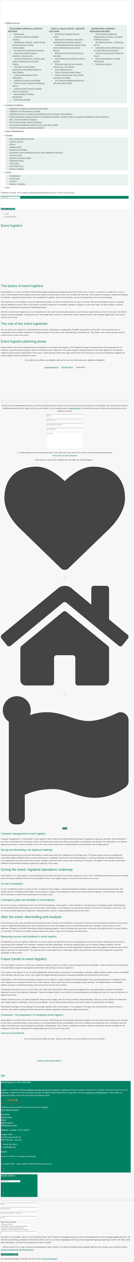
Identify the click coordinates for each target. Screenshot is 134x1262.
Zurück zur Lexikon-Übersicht (12, 1033)
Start (7, 214)
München (33, 1156)
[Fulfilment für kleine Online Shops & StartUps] (15, 1230)
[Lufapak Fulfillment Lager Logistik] (55, 16)
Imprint (3, 1120)
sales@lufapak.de (51, 367)
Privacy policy (6, 1117)
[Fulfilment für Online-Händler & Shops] (15, 1228)
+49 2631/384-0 (67, 367)
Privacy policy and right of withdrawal (65, 455)
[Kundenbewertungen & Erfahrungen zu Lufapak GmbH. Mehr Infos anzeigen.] (115, 1229)
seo (3, 1075)
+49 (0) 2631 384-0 (23, 1082)
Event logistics (11, 217)
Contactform (80, 367)
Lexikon (13, 1130)
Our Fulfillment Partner (10, 1110)
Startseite (4, 1130)
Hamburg (22, 1156)
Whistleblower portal (9, 1125)
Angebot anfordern (8, 209)
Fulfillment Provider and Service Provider (42, 1090)
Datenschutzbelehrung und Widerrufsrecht (17, 1250)
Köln (27, 1156)
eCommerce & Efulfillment (96, 1093)
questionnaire (74, 408)
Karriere (4, 1152)
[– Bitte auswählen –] (15, 1224)
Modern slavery (7, 1123)
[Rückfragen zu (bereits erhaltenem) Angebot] (15, 1226)
